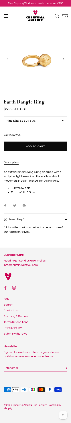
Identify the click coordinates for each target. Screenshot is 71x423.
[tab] (13, 162)
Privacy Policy (13, 327)
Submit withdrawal (16, 333)
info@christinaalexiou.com (21, 265)
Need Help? (17, 219)
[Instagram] (14, 287)
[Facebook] (5, 287)
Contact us (11, 310)
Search (8, 304)
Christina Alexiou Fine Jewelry (30, 405)
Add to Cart (35, 146)
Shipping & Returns (16, 316)
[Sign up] (65, 368)
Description (11, 162)
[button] (8, 59)
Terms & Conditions (16, 322)
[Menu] (6, 16)
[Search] (57, 16)
